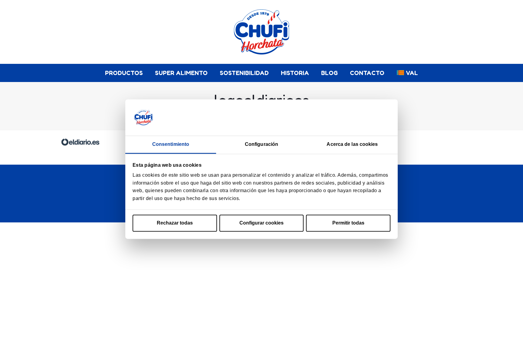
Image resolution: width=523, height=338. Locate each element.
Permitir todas (348, 223)
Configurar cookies (261, 223)
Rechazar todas (175, 223)
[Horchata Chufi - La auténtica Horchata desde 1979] (261, 32)
